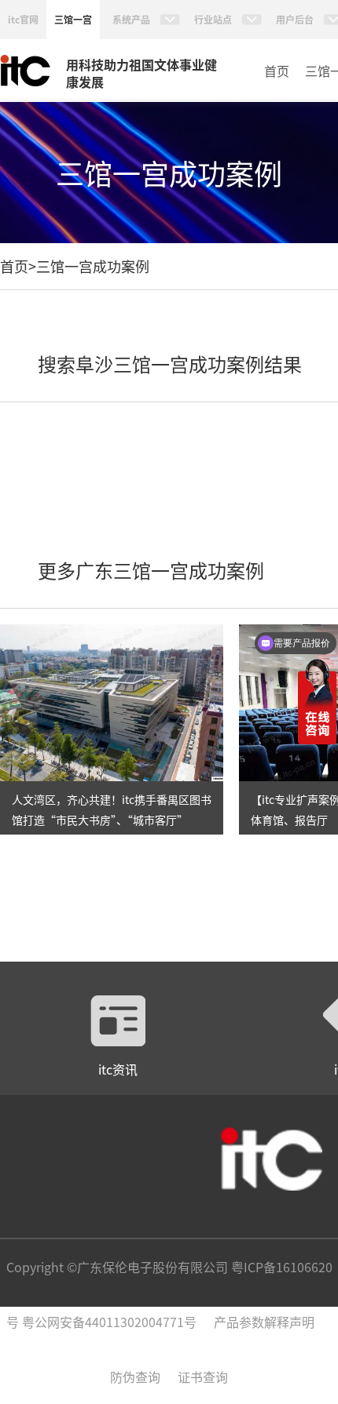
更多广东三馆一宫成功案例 (151, 570)
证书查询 (203, 1376)
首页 (276, 70)
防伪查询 (135, 1376)
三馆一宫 (73, 19)
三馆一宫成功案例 (92, 266)
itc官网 (23, 19)
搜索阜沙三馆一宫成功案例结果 (170, 363)
